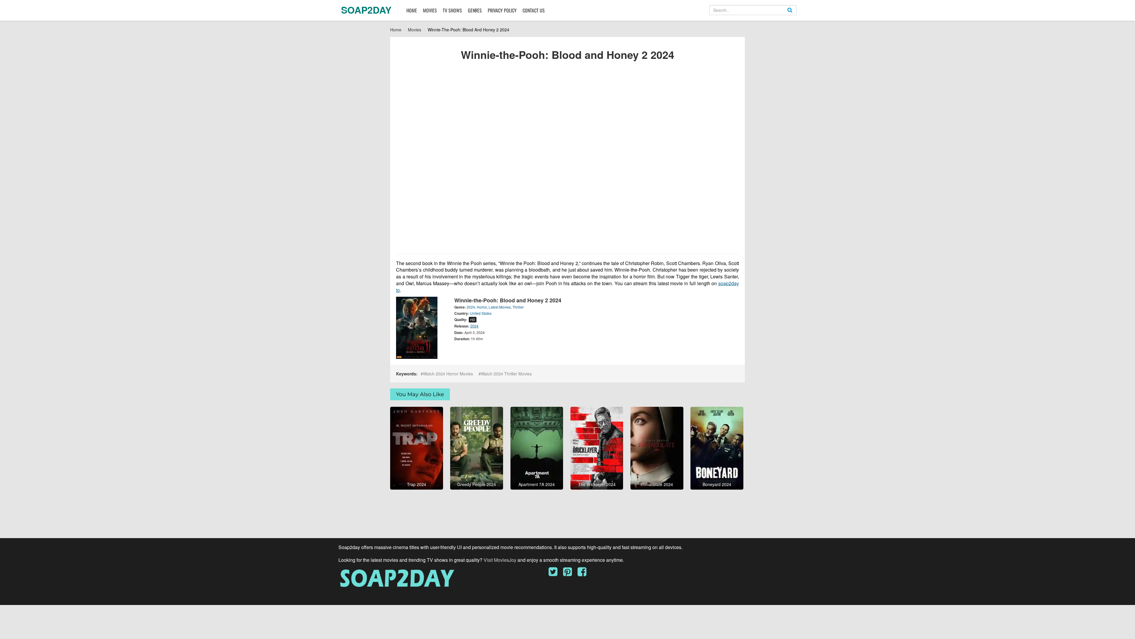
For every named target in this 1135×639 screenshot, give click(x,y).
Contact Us (534, 10)
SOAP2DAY (366, 10)
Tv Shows (452, 10)
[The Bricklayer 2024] (596, 448)
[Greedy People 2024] (476, 448)
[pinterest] (569, 574)
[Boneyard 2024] (716, 448)
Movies (430, 10)
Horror (482, 306)
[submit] (796, 14)
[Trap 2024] (416, 448)
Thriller (518, 306)
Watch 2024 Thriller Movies (506, 374)
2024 (471, 306)
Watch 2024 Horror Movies (448, 374)
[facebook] (582, 574)
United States (481, 313)
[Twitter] (555, 574)
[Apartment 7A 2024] (536, 448)
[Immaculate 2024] (656, 448)
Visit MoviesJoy (501, 559)
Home (411, 10)
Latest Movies (500, 306)
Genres (475, 10)
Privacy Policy (502, 10)
